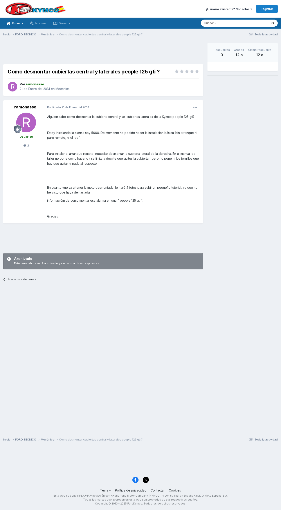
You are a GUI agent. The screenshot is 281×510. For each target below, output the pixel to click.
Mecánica (63, 89)
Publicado (68, 107)
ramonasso (25, 107)
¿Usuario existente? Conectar (227, 9)
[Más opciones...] (195, 107)
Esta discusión (252, 23)
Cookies (175, 490)
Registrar (267, 9)
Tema (104, 490)
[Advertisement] (103, 53)
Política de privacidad (130, 490)
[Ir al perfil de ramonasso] (12, 86)
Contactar (158, 490)
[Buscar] (273, 23)
